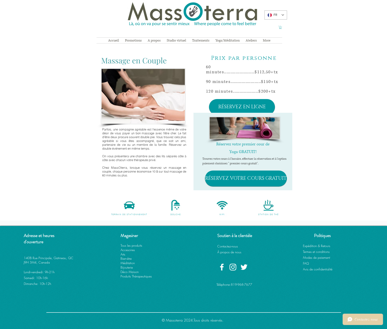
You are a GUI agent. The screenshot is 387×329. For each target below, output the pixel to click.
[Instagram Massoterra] (232, 267)
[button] (280, 27)
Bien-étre (126, 258)
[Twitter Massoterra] (244, 267)
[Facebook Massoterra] (221, 267)
